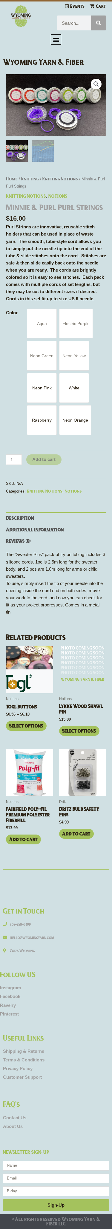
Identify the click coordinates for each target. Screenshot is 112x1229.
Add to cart (44, 459)
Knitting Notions (60, 178)
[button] (56, 39)
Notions (57, 195)
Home (12, 178)
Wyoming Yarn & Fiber (43, 62)
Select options (26, 725)
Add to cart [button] (23, 839)
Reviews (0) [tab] (18, 540)
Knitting (30, 178)
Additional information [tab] (35, 529)
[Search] (98, 23)
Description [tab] (20, 517)
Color (12, 312)
